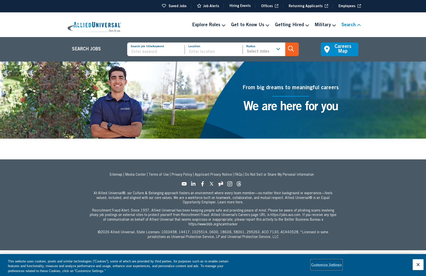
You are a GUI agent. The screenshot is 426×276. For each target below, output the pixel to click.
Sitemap (115, 175)
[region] (213, 265)
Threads (240, 185)
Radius (250, 46)
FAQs (238, 175)
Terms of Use (159, 175)
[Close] (418, 264)
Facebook (204, 185)
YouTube (186, 185)
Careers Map (343, 49)
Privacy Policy (182, 175)
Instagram (231, 185)
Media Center (135, 175)
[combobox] (215, 52)
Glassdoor (222, 185)
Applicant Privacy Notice (213, 175)
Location (194, 46)
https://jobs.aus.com (285, 215)
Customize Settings (326, 264)
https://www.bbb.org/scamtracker (213, 224)
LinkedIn (195, 185)
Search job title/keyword (147, 46)
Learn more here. (230, 202)
